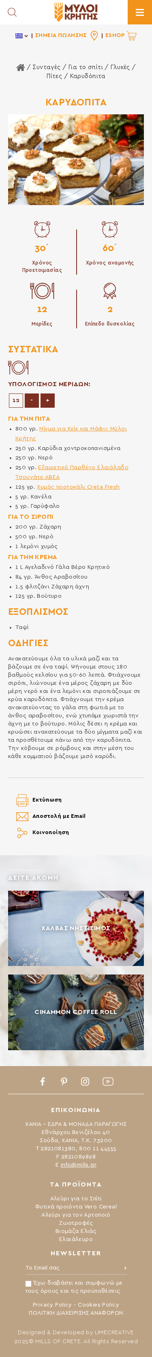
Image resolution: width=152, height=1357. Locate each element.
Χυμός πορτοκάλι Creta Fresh (78, 487)
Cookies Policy (98, 1305)
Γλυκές (120, 67)
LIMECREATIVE (114, 1332)
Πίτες (54, 76)
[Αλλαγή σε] (22, 35)
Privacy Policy (52, 1305)
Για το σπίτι (85, 67)
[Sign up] (125, 1270)
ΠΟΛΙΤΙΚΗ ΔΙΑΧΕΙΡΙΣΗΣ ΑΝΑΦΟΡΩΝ (76, 1313)
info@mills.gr (78, 1165)
